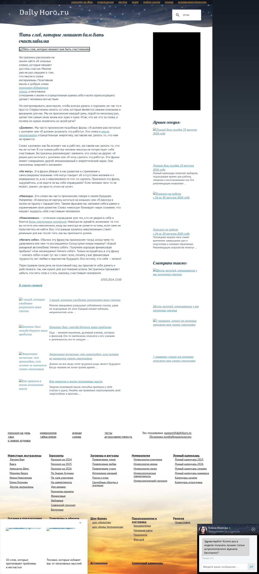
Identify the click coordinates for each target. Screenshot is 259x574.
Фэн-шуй (139, 539)
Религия (178, 518)
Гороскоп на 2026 (61, 468)
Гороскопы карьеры (62, 491)
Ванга (13, 464)
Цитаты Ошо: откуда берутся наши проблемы (80, 327)
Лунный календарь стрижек (191, 468)
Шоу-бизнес (98, 518)
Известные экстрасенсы (24, 455)
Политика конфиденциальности (170, 437)
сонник (169, 2)
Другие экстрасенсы (21, 486)
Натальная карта (143, 530)
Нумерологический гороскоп (150, 480)
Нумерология (141, 455)
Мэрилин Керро (19, 473)
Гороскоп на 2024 (61, 459)
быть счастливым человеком (48, 221)
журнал (77, 433)
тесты (122, 2)
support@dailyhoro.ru (177, 433)
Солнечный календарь (147, 563)
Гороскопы (56, 455)
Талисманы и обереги (64, 518)
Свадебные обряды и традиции (105, 484)
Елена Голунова (19, 482)
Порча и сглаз (100, 477)
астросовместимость (192, 2)
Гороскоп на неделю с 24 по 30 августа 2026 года (171, 231)
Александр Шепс (19, 468)
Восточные (57, 509)
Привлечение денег (104, 459)
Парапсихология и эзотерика (144, 520)
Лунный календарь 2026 (189, 464)
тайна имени (151, 2)
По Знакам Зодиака (62, 473)
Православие (182, 522)
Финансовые (58, 496)
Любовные (57, 500)
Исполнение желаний (104, 473)
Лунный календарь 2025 (189, 459)
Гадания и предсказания (25, 518)
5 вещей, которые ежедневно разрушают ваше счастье (85, 300)
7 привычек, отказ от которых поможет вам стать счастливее (174, 359)
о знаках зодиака (19, 440)
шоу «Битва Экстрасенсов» (107, 527)
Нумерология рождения (148, 459)
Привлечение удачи (104, 468)
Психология (140, 535)
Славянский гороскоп (63, 505)
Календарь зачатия (186, 477)
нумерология (105, 2)
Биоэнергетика (142, 525)
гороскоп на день (82, 2)
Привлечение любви (104, 464)
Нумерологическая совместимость (145, 474)
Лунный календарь (186, 455)
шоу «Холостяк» (101, 522)
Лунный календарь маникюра (192, 473)
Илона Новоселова (21, 477)
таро (135, 2)
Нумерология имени (145, 464)
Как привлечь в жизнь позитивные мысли (76, 381)
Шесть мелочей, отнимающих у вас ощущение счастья (176, 308)
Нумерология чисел (145, 468)
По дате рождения (62, 477)
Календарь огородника (188, 482)
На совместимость (61, 482)
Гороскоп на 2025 (61, 464)
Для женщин (58, 486)
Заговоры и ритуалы (104, 455)
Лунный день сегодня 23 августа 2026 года (173, 167)
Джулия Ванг (17, 459)
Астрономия (99, 563)
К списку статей (30, 285)
